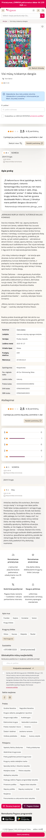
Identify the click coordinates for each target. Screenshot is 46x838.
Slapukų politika (9, 789)
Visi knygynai (8, 639)
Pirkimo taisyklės (24, 771)
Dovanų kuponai (13, 806)
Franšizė (6, 618)
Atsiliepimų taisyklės (11, 775)
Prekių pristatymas (33, 747)
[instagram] (10, 697)
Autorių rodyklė (34, 736)
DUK (37, 789)
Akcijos (5, 21)
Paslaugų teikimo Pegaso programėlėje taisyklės (21, 780)
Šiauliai (32, 634)
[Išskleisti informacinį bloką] (33, 10)
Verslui (34, 618)
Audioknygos (25, 718)
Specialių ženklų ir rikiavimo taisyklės (17, 766)
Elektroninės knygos (11, 722)
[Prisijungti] (38, 10)
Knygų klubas (8, 623)
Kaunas (14, 634)
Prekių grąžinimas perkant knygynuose (17, 757)
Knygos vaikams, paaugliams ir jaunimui (18, 713)
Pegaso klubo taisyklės (28, 784)
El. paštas (4, 105)
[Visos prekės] (3, 10)
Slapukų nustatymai (25, 789)
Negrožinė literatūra (27, 708)
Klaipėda (24, 634)
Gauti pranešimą (23, 834)
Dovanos (27, 727)
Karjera (15, 618)
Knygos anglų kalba (11, 718)
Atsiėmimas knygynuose (12, 752)
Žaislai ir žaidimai (10, 731)
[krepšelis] (43, 10)
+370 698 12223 (10, 649)
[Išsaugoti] (42, 26)
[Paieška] (42, 15)
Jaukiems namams (25, 731)
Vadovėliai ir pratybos (29, 722)
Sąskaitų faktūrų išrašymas (13, 747)
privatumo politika (36, 116)
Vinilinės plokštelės (10, 736)
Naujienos (7, 794)
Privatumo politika (10, 784)
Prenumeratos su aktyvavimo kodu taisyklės (19, 798)
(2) (8, 83)
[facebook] (4, 697)
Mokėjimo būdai (9, 771)
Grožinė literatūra (10, 708)
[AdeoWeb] (38, 829)
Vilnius (6, 634)
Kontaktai (25, 618)
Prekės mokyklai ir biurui (12, 727)
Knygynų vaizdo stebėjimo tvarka (15, 761)
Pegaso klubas (33, 806)
